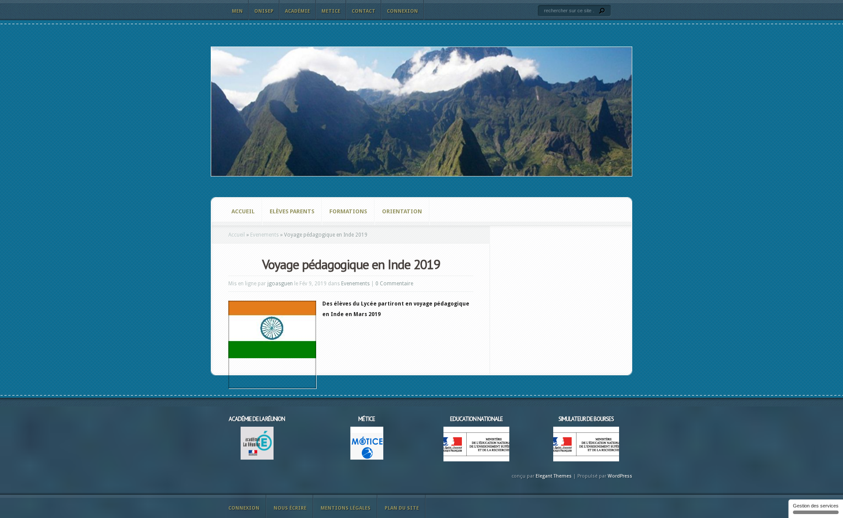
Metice (330, 11)
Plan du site (402, 508)
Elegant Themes (554, 476)
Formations (348, 211)
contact (363, 11)
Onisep (264, 11)
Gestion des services (816, 505)
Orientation (402, 211)
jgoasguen (280, 284)
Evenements (264, 235)
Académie (297, 11)
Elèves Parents (292, 211)
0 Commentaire (394, 284)
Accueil (243, 211)
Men (237, 11)
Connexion (402, 11)
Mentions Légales (346, 508)
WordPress (620, 476)
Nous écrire (290, 508)
